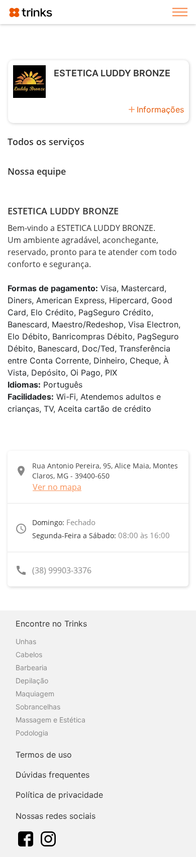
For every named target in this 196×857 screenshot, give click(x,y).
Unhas (26, 641)
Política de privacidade (59, 795)
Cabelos (29, 654)
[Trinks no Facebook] (26, 838)
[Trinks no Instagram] (48, 838)
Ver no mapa (57, 487)
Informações (160, 109)
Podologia (32, 732)
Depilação (32, 680)
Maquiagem (35, 693)
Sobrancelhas (38, 706)
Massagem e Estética (50, 719)
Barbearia (31, 667)
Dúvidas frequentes (52, 775)
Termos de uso (44, 755)
